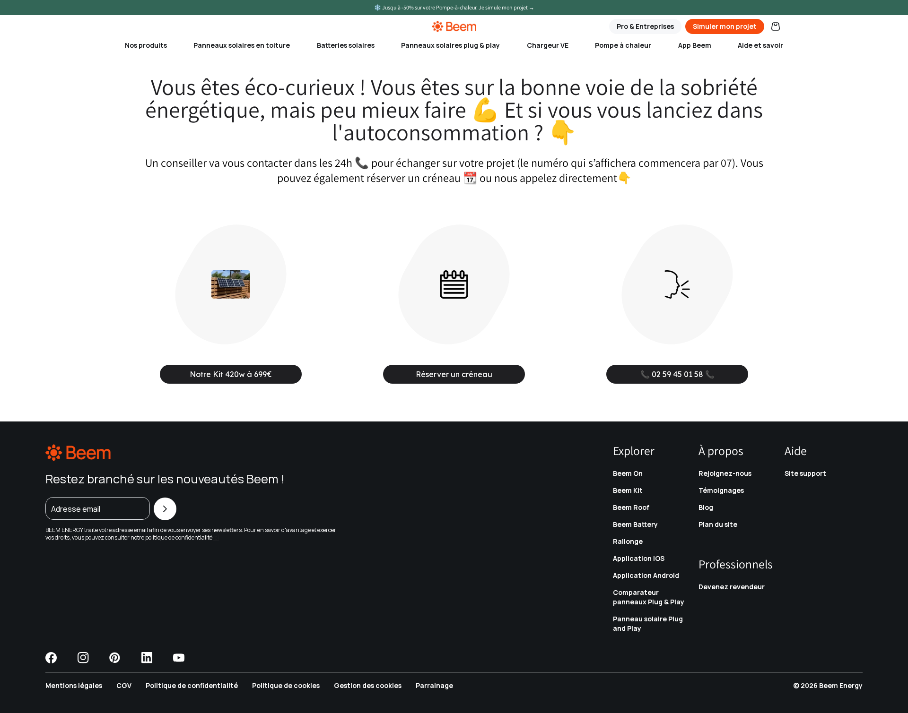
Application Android (646, 575)
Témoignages (721, 490)
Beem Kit (628, 490)
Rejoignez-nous (724, 473)
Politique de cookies (286, 685)
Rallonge (628, 541)
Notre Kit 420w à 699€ (231, 374)
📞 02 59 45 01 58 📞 (677, 374)
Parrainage (434, 685)
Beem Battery (635, 524)
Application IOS (638, 558)
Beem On (628, 473)
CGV (123, 685)
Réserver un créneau (454, 374)
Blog (705, 507)
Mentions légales (73, 685)
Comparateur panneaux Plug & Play (648, 597)
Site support (805, 473)
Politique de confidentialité (192, 685)
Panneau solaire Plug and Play (648, 623)
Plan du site (717, 524)
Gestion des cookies (368, 685)
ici (216, 537)
